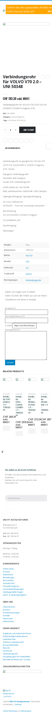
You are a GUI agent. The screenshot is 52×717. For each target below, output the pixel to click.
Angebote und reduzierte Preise (17, 633)
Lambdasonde (9, 639)
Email (31, 140)
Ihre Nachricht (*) (12, 329)
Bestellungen (8, 577)
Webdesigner (26, 711)
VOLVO (23, 120)
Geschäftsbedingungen (13, 589)
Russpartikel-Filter (11, 645)
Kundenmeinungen (11, 612)
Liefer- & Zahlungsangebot (14, 595)
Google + (21, 140)
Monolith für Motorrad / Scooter (17, 659)
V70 (18, 120)
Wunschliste (8, 580)
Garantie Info (9, 583)
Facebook (5, 140)
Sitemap (18, 704)
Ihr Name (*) (10, 308)
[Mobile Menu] (5, 7)
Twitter (10, 140)
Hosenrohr (7, 650)
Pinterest (26, 140)
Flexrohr (6, 648)
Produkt (8, 325)
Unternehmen (9, 606)
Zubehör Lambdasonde (13, 642)
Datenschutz (8, 621)
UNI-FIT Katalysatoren (19, 701)
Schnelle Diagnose (11, 586)
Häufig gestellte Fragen (13, 592)
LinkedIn (15, 140)
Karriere (6, 609)
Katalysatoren (8, 394)
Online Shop (8, 568)
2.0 (9, 120)
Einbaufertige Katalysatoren (15, 636)
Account (6, 571)
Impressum (8, 618)
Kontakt (6, 615)
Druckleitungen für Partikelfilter (16, 656)
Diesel (13, 120)
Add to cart (29, 129)
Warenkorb (8, 574)
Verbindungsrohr (18, 117)
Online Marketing (10, 711)
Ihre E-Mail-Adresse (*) (15, 316)
